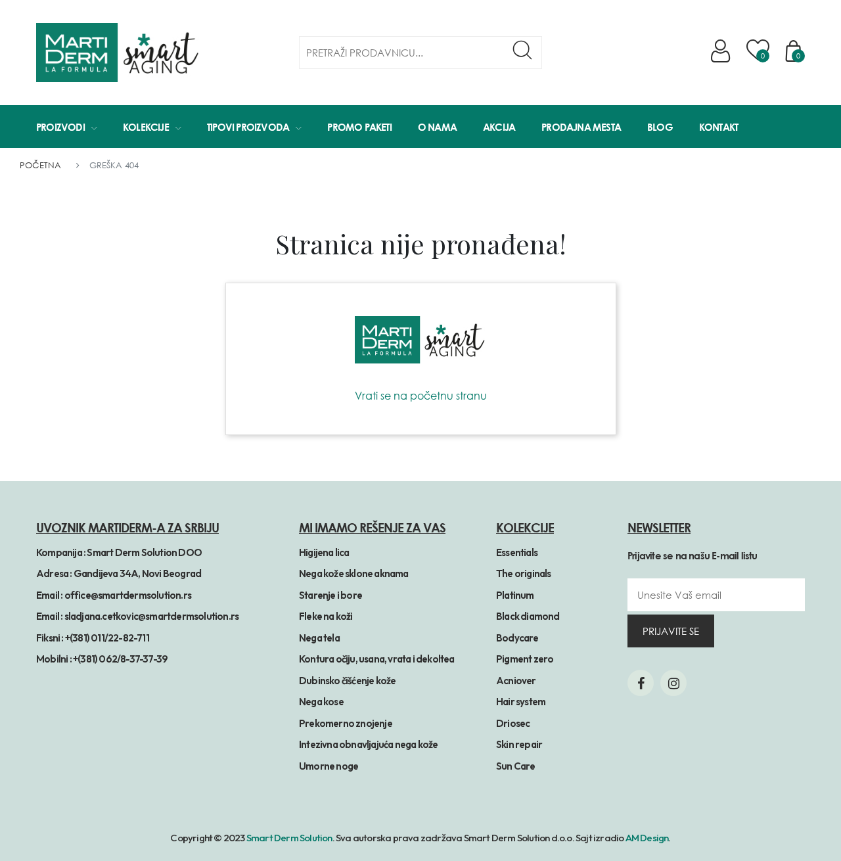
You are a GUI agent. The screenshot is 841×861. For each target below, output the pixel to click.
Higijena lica (324, 552)
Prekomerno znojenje (345, 723)
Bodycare (517, 638)
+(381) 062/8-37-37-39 (120, 659)
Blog (660, 127)
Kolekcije (146, 127)
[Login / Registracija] (722, 50)
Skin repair (519, 744)
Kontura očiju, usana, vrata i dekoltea (377, 659)
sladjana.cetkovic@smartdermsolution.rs (151, 616)
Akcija (499, 127)
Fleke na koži (326, 616)
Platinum (515, 595)
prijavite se (671, 631)
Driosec (513, 723)
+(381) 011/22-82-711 (107, 638)
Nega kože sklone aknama (354, 573)
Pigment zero (524, 659)
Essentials (516, 552)
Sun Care (515, 766)
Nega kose (321, 701)
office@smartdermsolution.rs (127, 595)
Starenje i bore (330, 595)
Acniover (516, 680)
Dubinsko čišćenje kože (347, 680)
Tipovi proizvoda (248, 127)
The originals (523, 573)
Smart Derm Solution (289, 837)
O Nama (437, 127)
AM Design (647, 837)
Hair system (520, 701)
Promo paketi (359, 127)
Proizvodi (60, 127)
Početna (40, 165)
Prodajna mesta (581, 127)
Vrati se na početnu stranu (421, 395)
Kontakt (718, 127)
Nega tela (319, 638)
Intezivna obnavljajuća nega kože (368, 744)
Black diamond (528, 616)
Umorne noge (328, 766)
